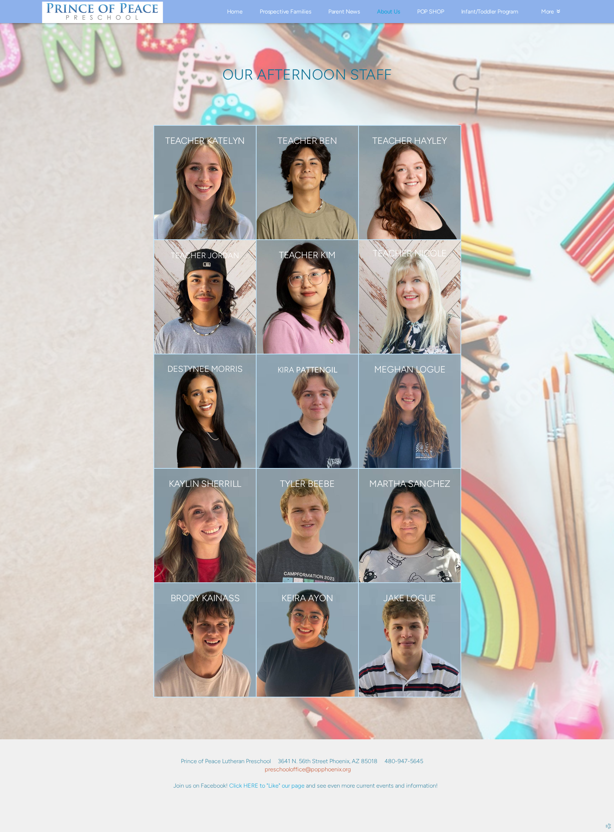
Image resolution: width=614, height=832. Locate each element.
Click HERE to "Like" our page (267, 785)
